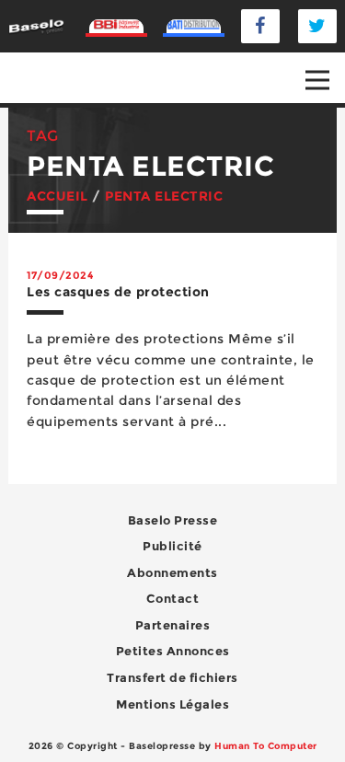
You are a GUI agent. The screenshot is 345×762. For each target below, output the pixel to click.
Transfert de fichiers (172, 677)
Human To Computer (265, 746)
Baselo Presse (173, 520)
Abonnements (172, 572)
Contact (173, 598)
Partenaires (173, 625)
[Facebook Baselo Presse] (260, 26)
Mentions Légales (172, 704)
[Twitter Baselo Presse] (317, 26)
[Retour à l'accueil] (35, 25)
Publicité (172, 545)
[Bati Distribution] (194, 26)
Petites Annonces (173, 650)
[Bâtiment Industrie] (116, 26)
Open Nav (317, 80)
